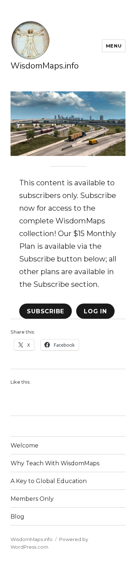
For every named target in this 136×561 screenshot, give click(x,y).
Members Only (32, 498)
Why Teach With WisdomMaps (55, 463)
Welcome (24, 445)
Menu (113, 46)
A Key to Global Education (49, 481)
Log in (95, 311)
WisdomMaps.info (45, 65)
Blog (17, 516)
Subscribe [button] (45, 311)
